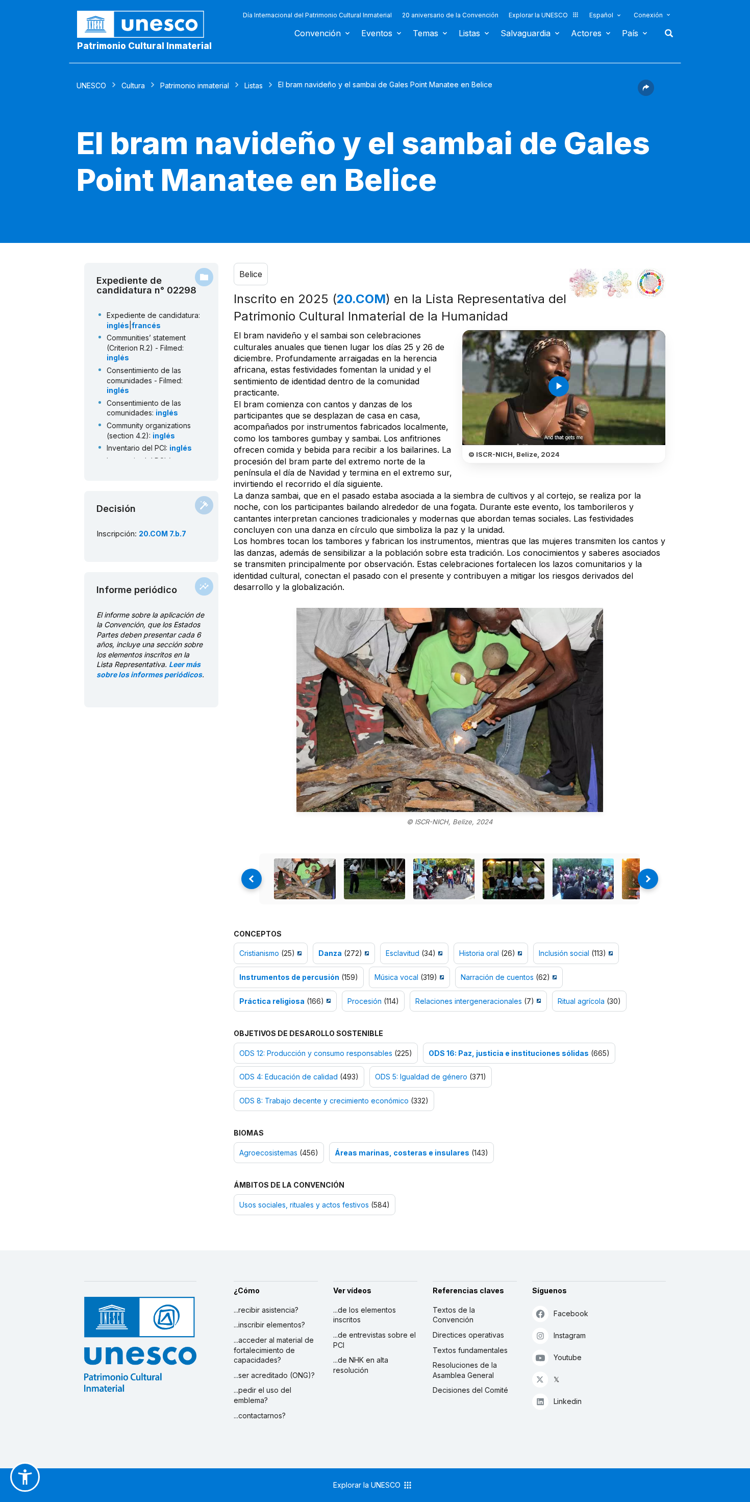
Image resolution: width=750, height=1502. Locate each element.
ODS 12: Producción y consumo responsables (315, 1053)
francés (146, 325)
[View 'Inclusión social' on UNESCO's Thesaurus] (609, 953)
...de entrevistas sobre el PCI (374, 1340)
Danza (330, 953)
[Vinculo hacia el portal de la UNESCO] (146, 24)
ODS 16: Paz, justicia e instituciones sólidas (509, 1053)
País (630, 33)
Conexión (648, 15)
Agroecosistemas (268, 1152)
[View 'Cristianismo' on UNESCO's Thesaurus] (298, 953)
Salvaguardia (526, 33)
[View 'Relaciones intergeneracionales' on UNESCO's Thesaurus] (537, 1001)
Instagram (570, 1335)
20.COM (361, 298)
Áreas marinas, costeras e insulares (402, 1152)
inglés (118, 325)
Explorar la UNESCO (538, 15)
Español (601, 15)
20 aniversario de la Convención (450, 15)
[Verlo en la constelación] (584, 283)
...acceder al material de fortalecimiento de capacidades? (274, 1350)
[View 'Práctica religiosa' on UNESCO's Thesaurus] (327, 1001)
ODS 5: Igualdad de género (421, 1076)
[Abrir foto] (449, 710)
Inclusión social (564, 953)
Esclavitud (402, 953)
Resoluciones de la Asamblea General (465, 1370)
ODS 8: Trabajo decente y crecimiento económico (324, 1100)
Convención (317, 33)
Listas (469, 33)
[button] (646, 93)
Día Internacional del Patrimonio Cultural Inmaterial (317, 15)
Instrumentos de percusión (289, 977)
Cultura (133, 85)
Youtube (568, 1357)
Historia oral (479, 953)
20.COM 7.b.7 (162, 533)
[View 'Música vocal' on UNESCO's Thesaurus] (440, 977)
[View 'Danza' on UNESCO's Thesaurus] (365, 953)
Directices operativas (468, 1335)
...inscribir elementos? (269, 1324)
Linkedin (568, 1401)
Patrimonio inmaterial (194, 85)
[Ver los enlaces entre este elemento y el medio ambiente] (617, 283)
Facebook (571, 1313)
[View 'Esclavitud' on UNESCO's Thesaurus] (439, 953)
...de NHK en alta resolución (360, 1365)
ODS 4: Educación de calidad (288, 1076)
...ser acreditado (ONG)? (274, 1375)
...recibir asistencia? (266, 1310)
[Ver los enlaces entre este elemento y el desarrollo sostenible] (650, 283)
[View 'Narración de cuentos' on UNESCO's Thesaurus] (553, 977)
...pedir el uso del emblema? (262, 1395)
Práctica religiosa (272, 1001)
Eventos (376, 33)
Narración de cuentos (497, 977)
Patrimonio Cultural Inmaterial (144, 46)
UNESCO (91, 85)
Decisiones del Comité (470, 1390)
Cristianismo (259, 953)
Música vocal (396, 977)
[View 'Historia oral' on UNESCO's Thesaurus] (518, 953)
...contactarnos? (260, 1415)
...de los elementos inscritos (364, 1315)
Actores (586, 33)
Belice (250, 274)
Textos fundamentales (470, 1350)
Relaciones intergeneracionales (468, 1001)
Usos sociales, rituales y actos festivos (304, 1204)
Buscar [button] (666, 33)
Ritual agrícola (581, 1001)
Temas (425, 33)
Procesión (364, 1001)
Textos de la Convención (454, 1315)
